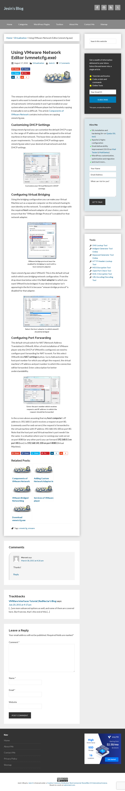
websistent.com (69, 785)
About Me (9, 746)
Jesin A (30, 783)
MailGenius (104, 152)
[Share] (13, 77)
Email (12, 690)
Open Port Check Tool (101, 270)
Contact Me (9, 752)
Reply (16, 574)
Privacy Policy (10, 758)
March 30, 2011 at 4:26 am (32, 560)
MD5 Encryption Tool (101, 267)
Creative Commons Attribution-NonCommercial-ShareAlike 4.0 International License (77, 783)
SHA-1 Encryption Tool (102, 274)
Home (7, 740)
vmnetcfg (23, 528)
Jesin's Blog (13, 8)
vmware (31, 528)
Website (13, 702)
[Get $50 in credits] (102, 763)
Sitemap (8, 764)
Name (12, 678)
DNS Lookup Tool (99, 245)
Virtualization (38, 63)
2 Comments (64, 63)
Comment (14, 642)
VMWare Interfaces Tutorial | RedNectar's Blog (32, 601)
